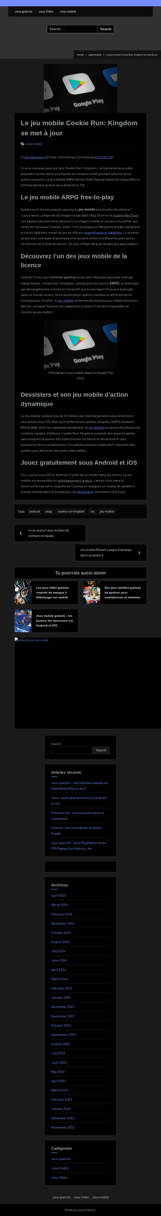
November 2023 (63, 1016)
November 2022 (63, 1127)
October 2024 (61, 932)
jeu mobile (65, 300)
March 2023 (59, 1090)
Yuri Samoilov (34, 157)
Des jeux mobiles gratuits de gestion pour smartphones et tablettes (123, 592)
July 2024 (58, 951)
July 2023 (58, 1053)
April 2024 (58, 970)
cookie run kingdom (71, 511)
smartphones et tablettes (103, 232)
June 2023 (59, 1062)
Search (56, 744)
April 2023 (58, 1081)
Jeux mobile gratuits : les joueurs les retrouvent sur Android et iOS (54, 620)
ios (92, 511)
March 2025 (59, 905)
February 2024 (61, 988)
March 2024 (59, 979)
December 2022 (63, 1118)
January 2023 (61, 1108)
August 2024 (60, 942)
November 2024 (63, 923)
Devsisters (85, 492)
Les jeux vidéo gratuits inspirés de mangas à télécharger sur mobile (52, 592)
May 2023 (58, 1072)
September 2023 (63, 1034)
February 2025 (61, 914)
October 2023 (61, 1025)
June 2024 (59, 960)
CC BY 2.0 (105, 157)
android (34, 511)
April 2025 (58, 895)
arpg (48, 511)
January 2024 (61, 997)
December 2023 (62, 1007)
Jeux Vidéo (45, 11)
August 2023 (60, 1044)
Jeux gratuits (23, 11)
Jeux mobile (68, 11)
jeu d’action (97, 427)
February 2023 (61, 1099)
